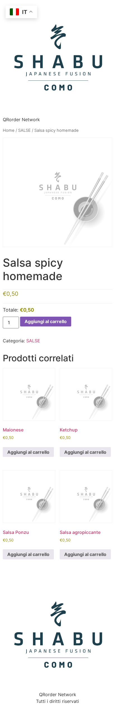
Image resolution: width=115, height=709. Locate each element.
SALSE (24, 130)
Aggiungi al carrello (46, 321)
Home (9, 130)
